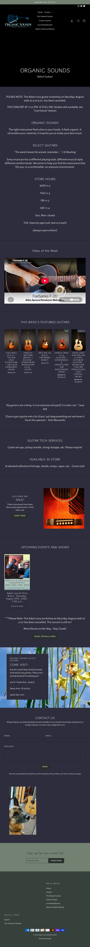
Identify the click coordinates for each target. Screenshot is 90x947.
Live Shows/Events (45, 25)
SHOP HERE (20, 516)
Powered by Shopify (45, 938)
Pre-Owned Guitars (45, 16)
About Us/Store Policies (45, 29)
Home (40, 12)
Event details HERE (45, 636)
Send (45, 767)
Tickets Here (17, 606)
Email (49, 736)
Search (7, 920)
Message (9, 746)
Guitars (47, 12)
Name (7, 736)
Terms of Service (70, 774)
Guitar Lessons (45, 21)
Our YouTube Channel (12, 923)
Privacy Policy (54, 774)
